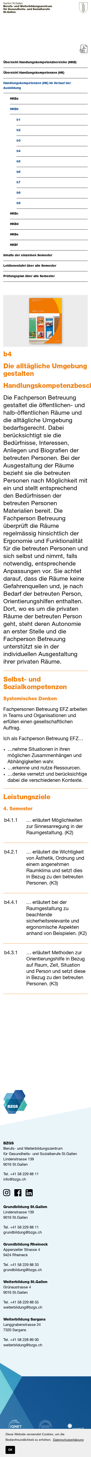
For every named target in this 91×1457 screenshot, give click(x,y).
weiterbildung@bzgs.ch (22, 1308)
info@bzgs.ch (14, 1180)
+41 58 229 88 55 (24, 1303)
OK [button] (10, 1449)
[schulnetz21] (76, 1426)
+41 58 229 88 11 (24, 1174)
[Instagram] (8, 1193)
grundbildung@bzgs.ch (22, 1233)
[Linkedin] (30, 1193)
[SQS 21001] (45, 1426)
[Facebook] (19, 1193)
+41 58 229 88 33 (24, 1265)
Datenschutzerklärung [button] (68, 1439)
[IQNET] (15, 1426)
